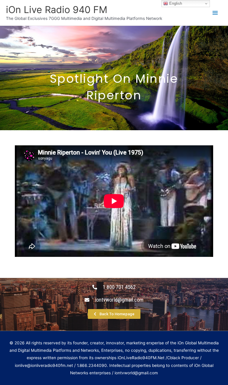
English (175, 3)
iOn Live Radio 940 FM (56, 9)
